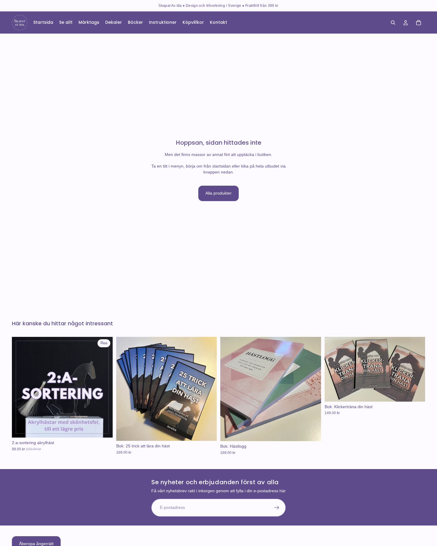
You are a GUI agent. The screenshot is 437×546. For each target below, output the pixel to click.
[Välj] (103, 428)
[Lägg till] (207, 432)
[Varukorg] (418, 22)
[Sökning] (393, 22)
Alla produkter (218, 193)
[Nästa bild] (104, 387)
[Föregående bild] (21, 387)
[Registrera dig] (277, 507)
